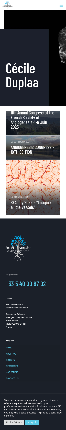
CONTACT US (12, 378)
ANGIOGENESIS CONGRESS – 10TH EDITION (32, 149)
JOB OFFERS (12, 372)
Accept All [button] (32, 422)
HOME (9, 347)
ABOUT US (11, 353)
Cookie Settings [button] (14, 422)
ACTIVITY (10, 359)
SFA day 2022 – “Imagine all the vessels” (31, 204)
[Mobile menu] (61, 5)
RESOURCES (12, 366)
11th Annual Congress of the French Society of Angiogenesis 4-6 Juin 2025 (32, 120)
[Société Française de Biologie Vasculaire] (8, 5)
